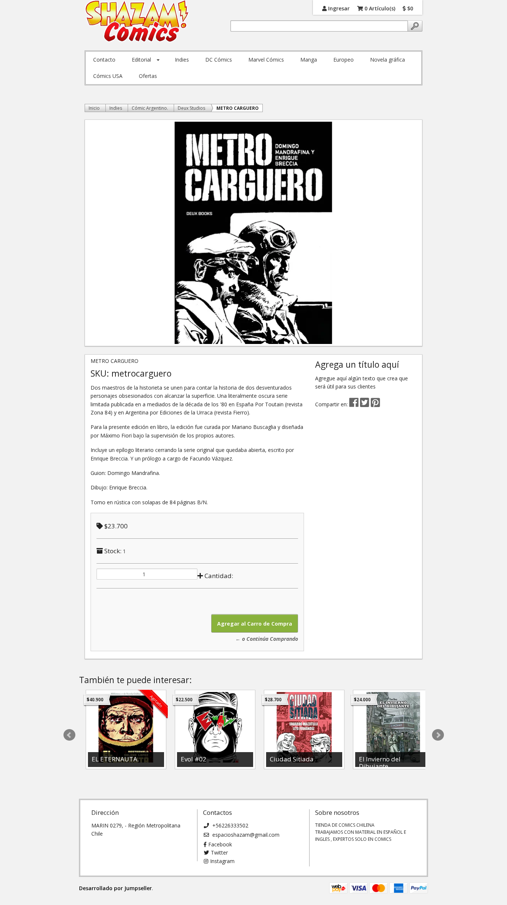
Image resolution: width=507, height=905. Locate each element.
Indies (182, 59)
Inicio (94, 108)
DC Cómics (218, 59)
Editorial (141, 59)
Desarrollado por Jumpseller (115, 888)
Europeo (343, 59)
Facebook (220, 844)
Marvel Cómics (266, 59)
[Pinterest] (375, 404)
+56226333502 (229, 825)
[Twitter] (365, 404)
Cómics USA (107, 75)
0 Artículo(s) (379, 8)
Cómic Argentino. (150, 108)
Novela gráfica (387, 59)
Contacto (104, 59)
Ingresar (338, 8)
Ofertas (148, 75)
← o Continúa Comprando (266, 638)
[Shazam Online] (137, 21)
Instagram (222, 861)
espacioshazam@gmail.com (245, 834)
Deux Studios (191, 108)
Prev (69, 735)
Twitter (219, 852)
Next (438, 735)
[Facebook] (354, 404)
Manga (308, 59)
